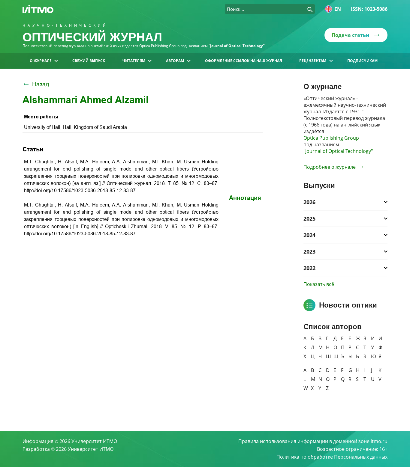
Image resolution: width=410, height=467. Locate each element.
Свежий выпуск (88, 60)
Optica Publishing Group (331, 138)
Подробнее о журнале (329, 167)
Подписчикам (362, 60)
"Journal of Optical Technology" (338, 151)
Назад (40, 84)
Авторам (175, 60)
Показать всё (318, 284)
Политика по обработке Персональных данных (331, 457)
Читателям (133, 60)
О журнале (41, 60)
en (337, 9)
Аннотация (245, 198)
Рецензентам (312, 60)
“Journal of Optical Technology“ (236, 45)
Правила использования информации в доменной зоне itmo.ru (312, 441)
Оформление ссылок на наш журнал (243, 60)
